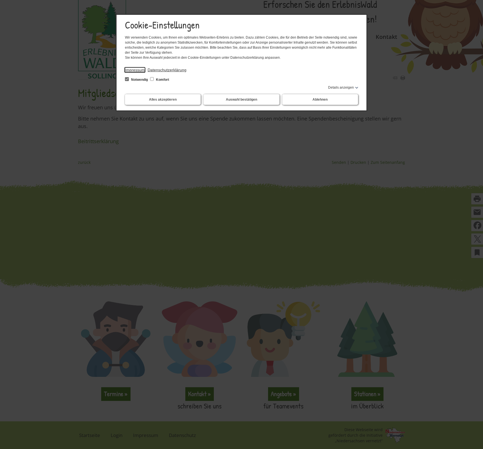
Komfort (162, 80)
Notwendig (139, 80)
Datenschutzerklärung (167, 70)
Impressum (135, 70)
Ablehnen (320, 99)
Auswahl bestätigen (241, 99)
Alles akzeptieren (163, 99)
